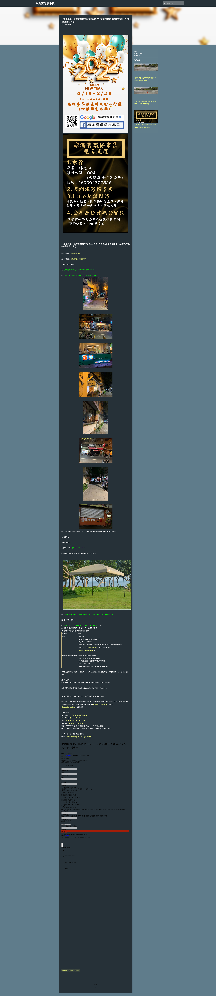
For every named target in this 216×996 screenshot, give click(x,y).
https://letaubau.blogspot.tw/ (75, 720)
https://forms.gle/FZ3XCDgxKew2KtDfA (80, 737)
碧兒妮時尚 (74, 259)
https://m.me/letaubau (86, 650)
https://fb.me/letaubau (76, 723)
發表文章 (140, 53)
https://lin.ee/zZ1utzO (92, 647)
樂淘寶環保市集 (45, 3)
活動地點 (71, 970)
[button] (62, 28)
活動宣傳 (77, 970)
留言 (138, 55)
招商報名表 (64, 970)
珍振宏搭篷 (82, 259)
